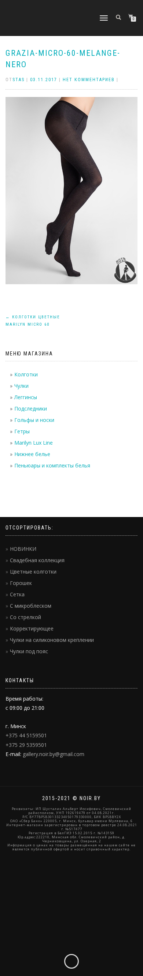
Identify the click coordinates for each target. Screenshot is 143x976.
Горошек (21, 582)
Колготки (26, 374)
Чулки (21, 385)
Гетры (22, 431)
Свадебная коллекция (37, 560)
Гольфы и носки (34, 419)
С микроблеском (30, 605)
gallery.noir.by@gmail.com (53, 754)
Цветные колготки (33, 571)
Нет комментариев (89, 79)
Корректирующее (32, 628)
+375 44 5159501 (26, 735)
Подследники (30, 408)
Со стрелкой (25, 617)
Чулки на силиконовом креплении (52, 639)
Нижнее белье (32, 454)
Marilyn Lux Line (33, 442)
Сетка (17, 594)
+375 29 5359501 (26, 744)
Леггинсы (25, 397)
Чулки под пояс (29, 651)
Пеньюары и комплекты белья (52, 465)
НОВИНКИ (23, 548)
